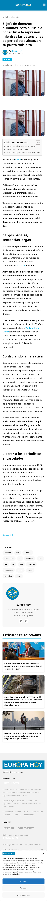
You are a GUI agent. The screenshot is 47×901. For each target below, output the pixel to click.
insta (40, 558)
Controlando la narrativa (17, 149)
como (16, 844)
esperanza (24, 850)
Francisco (35, 850)
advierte (5, 844)
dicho (18, 159)
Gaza (41, 849)
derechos (27, 553)
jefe (6, 564)
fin (20, 558)
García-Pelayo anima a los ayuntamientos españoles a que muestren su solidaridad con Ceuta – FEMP (22, 804)
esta (29, 850)
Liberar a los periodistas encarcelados (23, 152)
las (13, 564)
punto (30, 570)
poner (20, 570)
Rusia (19, 576)
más (21, 564)
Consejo (27, 844)
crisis (38, 844)
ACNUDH (21, 265)
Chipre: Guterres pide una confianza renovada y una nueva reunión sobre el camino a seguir (23, 666)
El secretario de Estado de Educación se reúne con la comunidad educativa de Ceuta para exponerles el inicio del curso (22, 792)
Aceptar (23, 881)
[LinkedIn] (26, 621)
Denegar (23, 888)
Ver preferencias (23, 895)
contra (33, 844)
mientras (31, 564)
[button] (43, 853)
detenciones (9, 558)
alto (17, 553)
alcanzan (8, 553)
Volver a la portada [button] (12, 17)
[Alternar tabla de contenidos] (37, 142)
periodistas (9, 570)
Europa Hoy (17, 51)
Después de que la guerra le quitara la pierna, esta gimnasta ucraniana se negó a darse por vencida (22, 736)
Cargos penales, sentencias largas (21, 146)
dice (19, 850)
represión (8, 576)
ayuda (11, 844)
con (21, 844)
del (5, 849)
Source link (8, 535)
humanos (29, 558)
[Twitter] (21, 621)
